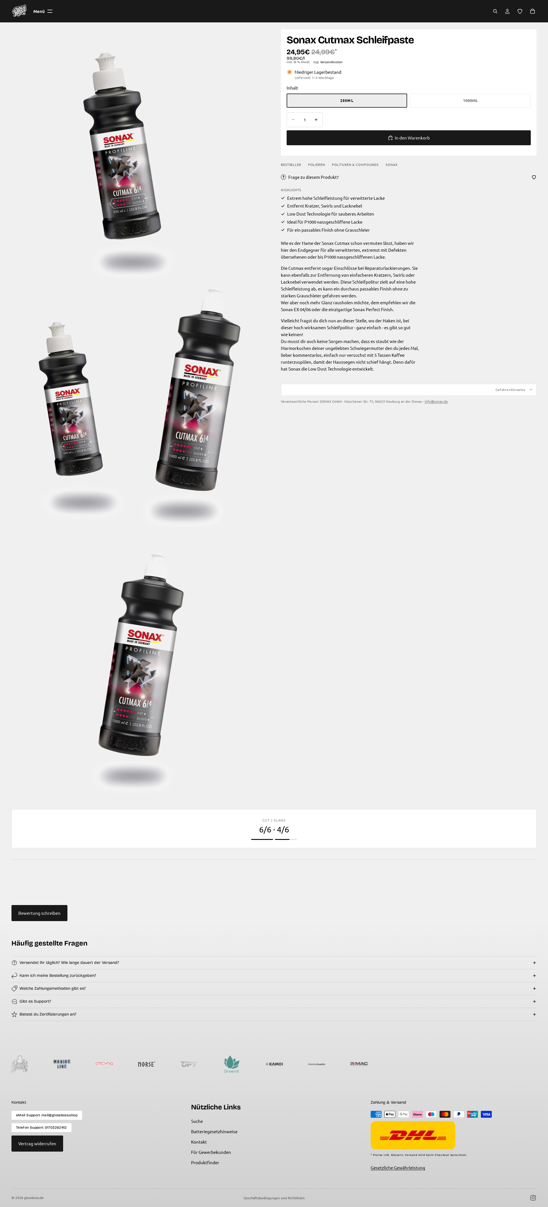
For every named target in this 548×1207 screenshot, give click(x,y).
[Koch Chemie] (483, 1064)
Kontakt (199, 1141)
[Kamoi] (228, 1064)
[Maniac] (15, 1064)
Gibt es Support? (35, 1001)
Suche (197, 1121)
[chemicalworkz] (270, 1064)
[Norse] (100, 1064)
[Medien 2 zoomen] (139, 414)
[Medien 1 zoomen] (139, 157)
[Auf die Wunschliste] (534, 177)
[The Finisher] (355, 1064)
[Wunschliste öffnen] (520, 11)
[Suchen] (495, 11)
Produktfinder (205, 1162)
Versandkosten (331, 62)
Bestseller (291, 164)
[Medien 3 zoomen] (139, 671)
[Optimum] (143, 1064)
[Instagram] (533, 1197)
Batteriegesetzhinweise (214, 1131)
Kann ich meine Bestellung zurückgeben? (58, 975)
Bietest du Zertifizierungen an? (48, 1014)
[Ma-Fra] (440, 1064)
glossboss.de (34, 1197)
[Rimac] (313, 1064)
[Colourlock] (398, 1064)
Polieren (316, 164)
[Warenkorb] (532, 11)
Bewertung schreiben (39, 913)
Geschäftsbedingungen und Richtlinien (274, 1198)
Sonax (391, 164)
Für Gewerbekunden (211, 1152)
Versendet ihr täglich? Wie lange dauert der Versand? (69, 962)
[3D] (525, 1064)
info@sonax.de (436, 401)
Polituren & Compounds (355, 164)
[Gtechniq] (58, 1064)
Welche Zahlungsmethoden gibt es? (53, 988)
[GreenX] (185, 1064)
